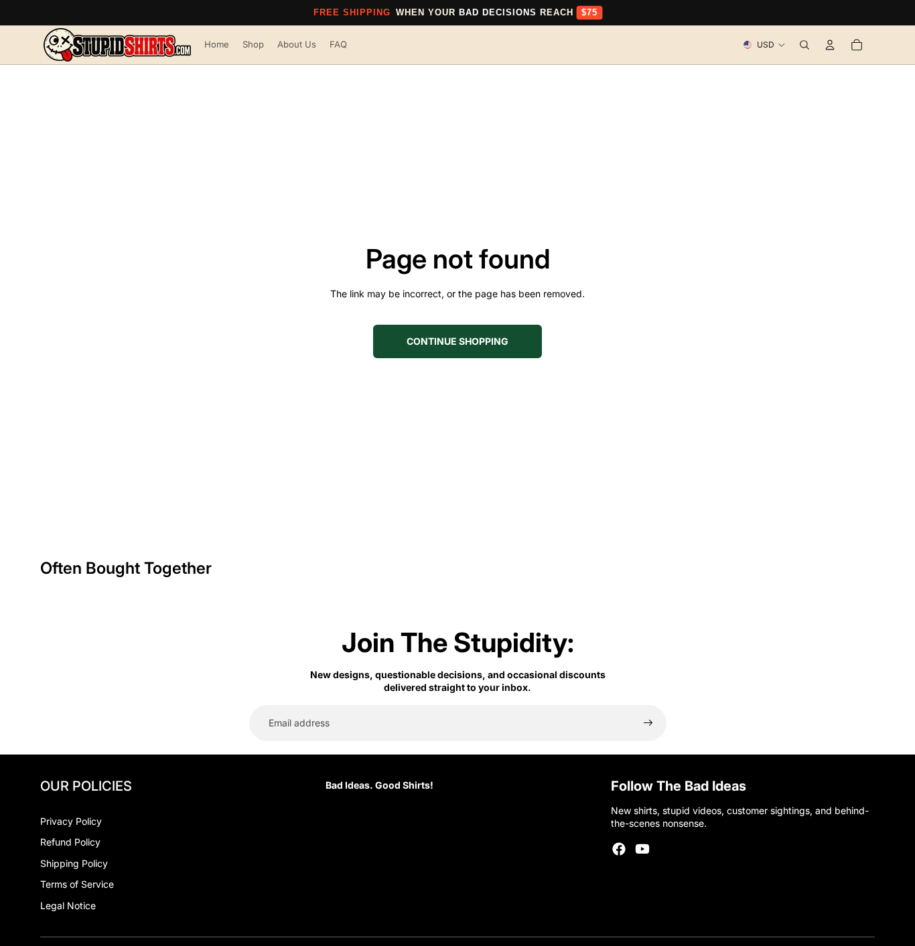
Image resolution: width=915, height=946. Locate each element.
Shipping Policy (74, 863)
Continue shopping (457, 341)
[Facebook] (619, 849)
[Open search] (804, 45)
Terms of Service (77, 884)
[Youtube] (642, 849)
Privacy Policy (71, 821)
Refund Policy (70, 842)
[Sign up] (648, 723)
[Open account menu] (830, 45)
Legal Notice (68, 905)
